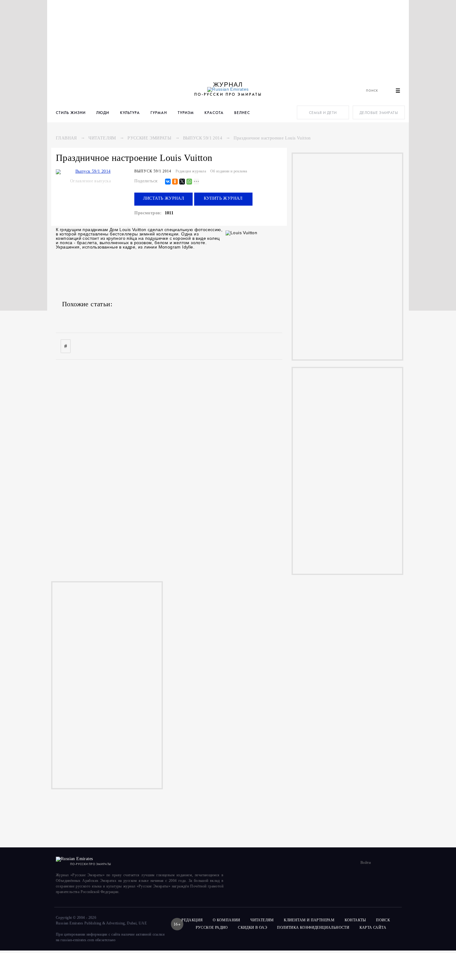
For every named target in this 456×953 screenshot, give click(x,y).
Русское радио (212, 927)
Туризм (186, 112)
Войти (365, 862)
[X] (182, 182)
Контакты (355, 920)
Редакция (192, 920)
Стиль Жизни (71, 112)
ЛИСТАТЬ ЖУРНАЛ (164, 198)
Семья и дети (323, 112)
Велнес (242, 112)
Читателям (102, 138)
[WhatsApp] (189, 182)
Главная (66, 138)
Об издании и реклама (228, 171)
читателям (262, 920)
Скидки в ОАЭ (252, 927)
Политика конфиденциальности (313, 927)
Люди (102, 112)
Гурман (158, 112)
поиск (383, 920)
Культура (130, 112)
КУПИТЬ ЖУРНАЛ (223, 198)
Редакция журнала (191, 171)
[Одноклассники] (175, 182)
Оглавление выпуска (90, 181)
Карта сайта (373, 927)
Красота (214, 112)
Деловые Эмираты (379, 112)
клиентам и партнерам (309, 920)
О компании (226, 920)
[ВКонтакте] (168, 182)
